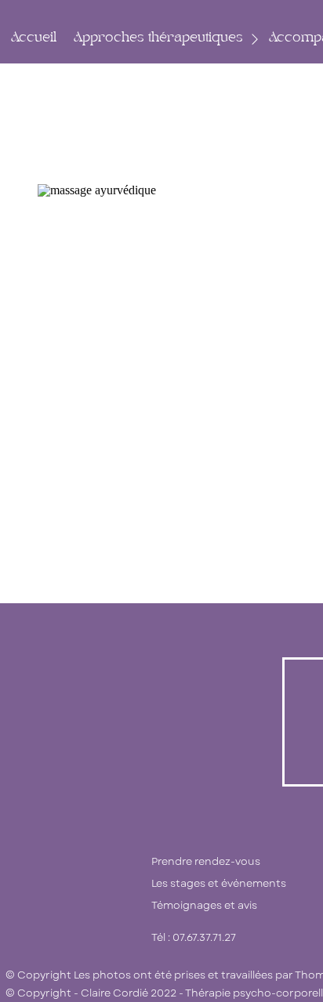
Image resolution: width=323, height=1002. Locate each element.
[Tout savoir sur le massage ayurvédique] (155, 301)
